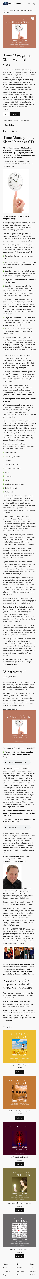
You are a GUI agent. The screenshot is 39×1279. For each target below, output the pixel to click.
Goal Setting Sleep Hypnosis (19, 1249)
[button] (32, 18)
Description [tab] (9, 125)
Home (5, 10)
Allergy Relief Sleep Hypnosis (19, 1065)
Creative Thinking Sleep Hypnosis (19, 1203)
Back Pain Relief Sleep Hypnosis (19, 1111)
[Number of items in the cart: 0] (34, 4)
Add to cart (15, 114)
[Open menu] (29, 4)
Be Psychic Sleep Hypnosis (19, 1157)
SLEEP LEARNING (15, 4)
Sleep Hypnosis (12, 10)
